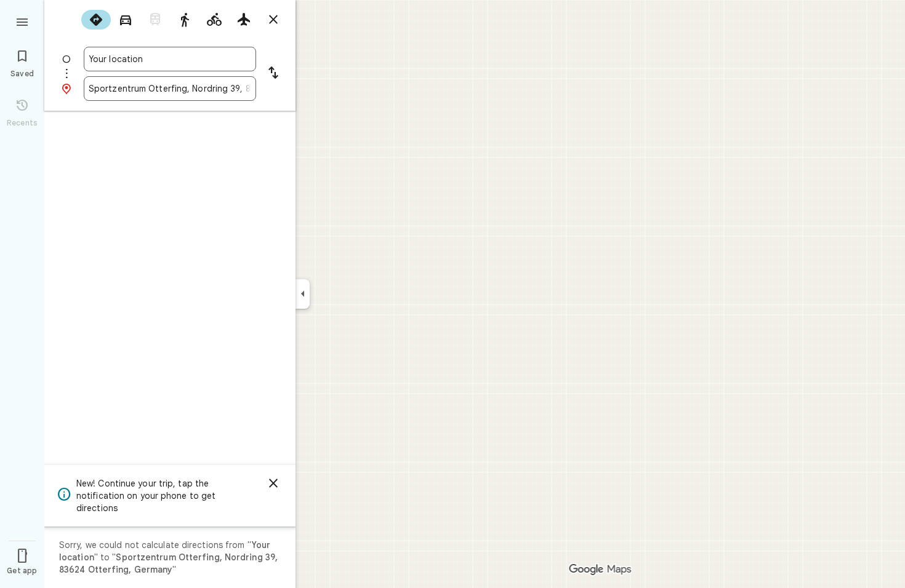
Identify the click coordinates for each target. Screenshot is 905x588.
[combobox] (170, 59)
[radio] (96, 19)
